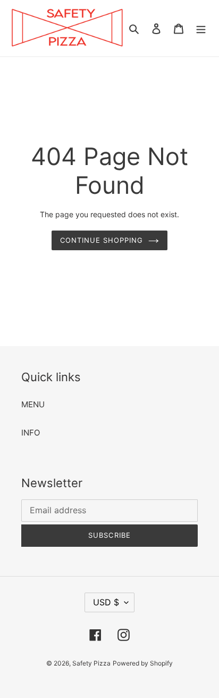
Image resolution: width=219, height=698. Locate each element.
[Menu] (201, 28)
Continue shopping (102, 240)
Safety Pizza (91, 663)
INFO (30, 433)
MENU (33, 404)
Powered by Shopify (143, 663)
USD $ (106, 602)
